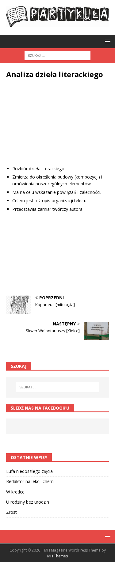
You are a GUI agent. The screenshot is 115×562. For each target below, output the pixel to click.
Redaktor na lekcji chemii (31, 481)
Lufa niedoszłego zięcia (29, 471)
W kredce (15, 492)
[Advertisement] (57, 126)
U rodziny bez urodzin (27, 502)
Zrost (11, 512)
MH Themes (57, 556)
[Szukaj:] (57, 55)
